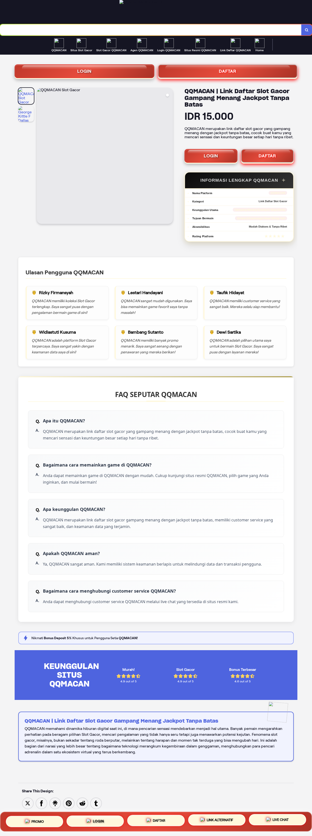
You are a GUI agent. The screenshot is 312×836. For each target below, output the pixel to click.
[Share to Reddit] (82, 803)
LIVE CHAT (281, 822)
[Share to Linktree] (55, 803)
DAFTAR (227, 71)
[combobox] (151, 29)
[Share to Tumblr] (96, 803)
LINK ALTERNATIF (220, 822)
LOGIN (84, 71)
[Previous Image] (41, 157)
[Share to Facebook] (41, 803)
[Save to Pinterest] (69, 803)
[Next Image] (169, 157)
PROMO (37, 820)
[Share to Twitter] (28, 803)
